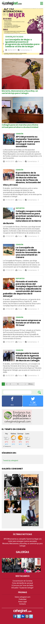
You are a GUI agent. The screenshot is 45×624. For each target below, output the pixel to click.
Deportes (20, 208)
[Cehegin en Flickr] (23, 616)
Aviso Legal (22, 602)
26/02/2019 (10, 375)
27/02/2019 (10, 236)
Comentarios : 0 (26, 50)
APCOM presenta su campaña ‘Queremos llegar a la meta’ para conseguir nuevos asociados (28, 141)
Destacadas (18, 37)
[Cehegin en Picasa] (27, 616)
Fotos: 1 (21, 161)
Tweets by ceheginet (10, 460)
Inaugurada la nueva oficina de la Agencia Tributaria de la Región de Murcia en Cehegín (28, 357)
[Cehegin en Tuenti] (31, 616)
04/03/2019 (10, 161)
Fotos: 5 (21, 200)
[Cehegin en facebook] (15, 616)
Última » (30, 384)
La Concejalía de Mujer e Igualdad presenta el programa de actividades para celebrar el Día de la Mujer (22, 43)
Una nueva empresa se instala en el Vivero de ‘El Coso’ (28, 323)
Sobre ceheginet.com (22, 597)
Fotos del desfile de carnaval (22, 583)
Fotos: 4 (21, 375)
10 (18, 384)
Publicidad (22, 599)
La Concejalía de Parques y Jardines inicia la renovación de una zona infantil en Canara (28, 252)
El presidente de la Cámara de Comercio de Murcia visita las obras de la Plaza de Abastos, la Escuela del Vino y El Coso (22, 178)
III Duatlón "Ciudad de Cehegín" (23, 588)
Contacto (22, 604)
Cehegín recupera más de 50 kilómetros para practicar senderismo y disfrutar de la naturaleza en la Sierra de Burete (22, 217)
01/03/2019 (10, 200)
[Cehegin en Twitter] (19, 616)
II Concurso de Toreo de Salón (22, 585)
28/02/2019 (12, 50)
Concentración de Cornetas (22, 581)
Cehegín (8, 37)
